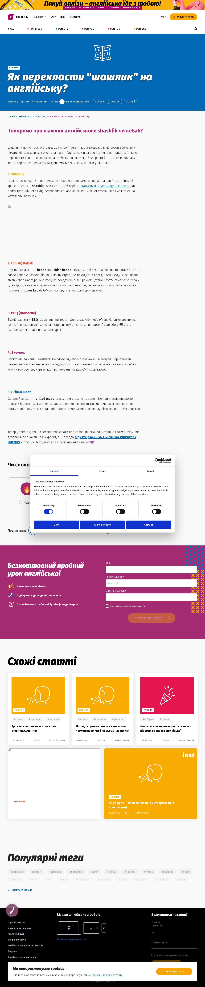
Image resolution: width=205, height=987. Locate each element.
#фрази (36, 871)
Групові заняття (16, 922)
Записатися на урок (148, 618)
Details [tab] (103, 471)
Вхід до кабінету (185, 16)
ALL (12, 28)
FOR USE (141, 28)
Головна (12, 116)
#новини (129, 871)
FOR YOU (89, 28)
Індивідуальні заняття (19, 928)
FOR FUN (115, 28)
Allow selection (102, 524)
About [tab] (150, 471)
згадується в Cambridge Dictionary (105, 186)
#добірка (148, 719)
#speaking (76, 871)
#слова (99, 101)
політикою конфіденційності (132, 606)
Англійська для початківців (22, 957)
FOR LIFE (63, 28)
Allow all (148, 524)
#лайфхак (17, 871)
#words (115, 101)
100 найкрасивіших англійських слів (37, 807)
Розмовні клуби (16, 934)
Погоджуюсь (172, 971)
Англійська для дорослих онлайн (25, 945)
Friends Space (26, 116)
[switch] (84, 511)
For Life (40, 116)
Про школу (22, 17)
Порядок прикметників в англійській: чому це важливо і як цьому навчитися (102, 729)
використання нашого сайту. (105, 975)
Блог (53, 17)
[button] (110, 583)
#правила (35, 719)
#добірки (167, 871)
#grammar (118, 719)
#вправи (53, 719)
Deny (56, 524)
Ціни (62, 17)
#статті (130, 101)
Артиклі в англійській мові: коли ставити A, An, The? (34, 729)
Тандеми (12, 951)
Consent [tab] (54, 471)
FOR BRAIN (36, 28)
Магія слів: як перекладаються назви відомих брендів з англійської (165, 729)
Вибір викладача (17, 940)
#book (94, 871)
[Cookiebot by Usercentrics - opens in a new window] (157, 460)
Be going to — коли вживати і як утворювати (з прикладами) (141, 805)
